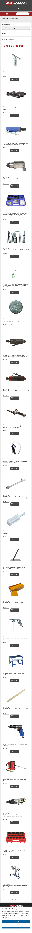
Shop (7, 18)
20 (21, 900)
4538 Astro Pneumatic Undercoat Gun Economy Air (16, 638)
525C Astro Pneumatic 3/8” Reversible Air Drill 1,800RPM (15, 745)
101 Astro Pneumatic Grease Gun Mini (13, 73)
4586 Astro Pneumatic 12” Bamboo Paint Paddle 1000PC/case (15, 709)
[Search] (28, 13)
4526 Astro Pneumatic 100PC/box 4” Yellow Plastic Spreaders (14, 603)
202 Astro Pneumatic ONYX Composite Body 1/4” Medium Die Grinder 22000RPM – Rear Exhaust (16, 391)
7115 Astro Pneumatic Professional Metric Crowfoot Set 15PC (14, 851)
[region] (16, 920)
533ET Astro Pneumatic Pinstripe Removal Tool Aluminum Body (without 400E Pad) (15, 815)
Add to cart (14, 79)
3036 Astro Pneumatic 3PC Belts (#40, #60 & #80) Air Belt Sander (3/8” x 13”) (15, 426)
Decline (16, 930)
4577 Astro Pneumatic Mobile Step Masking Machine (14, 674)
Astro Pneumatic (6, 71)
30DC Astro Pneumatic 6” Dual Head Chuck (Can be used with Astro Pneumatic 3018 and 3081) (16, 497)
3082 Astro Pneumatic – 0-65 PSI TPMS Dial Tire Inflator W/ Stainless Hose (15, 462)
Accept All (16, 921)
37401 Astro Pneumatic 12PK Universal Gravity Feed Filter (15, 532)
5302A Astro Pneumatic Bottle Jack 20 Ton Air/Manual (14, 780)
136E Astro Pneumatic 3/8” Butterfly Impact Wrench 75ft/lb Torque (14, 179)
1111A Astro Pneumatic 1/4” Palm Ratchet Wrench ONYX (16, 108)
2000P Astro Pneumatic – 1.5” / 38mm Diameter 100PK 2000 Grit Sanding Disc (15, 320)
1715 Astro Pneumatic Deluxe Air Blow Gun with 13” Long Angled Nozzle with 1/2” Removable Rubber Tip (15, 285)
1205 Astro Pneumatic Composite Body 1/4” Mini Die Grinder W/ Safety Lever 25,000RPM (15, 144)
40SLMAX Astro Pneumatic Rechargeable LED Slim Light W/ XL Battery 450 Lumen (15, 568)
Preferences (16, 925)
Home (3, 18)
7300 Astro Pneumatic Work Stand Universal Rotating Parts (15, 886)
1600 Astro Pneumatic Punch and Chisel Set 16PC (16, 249)
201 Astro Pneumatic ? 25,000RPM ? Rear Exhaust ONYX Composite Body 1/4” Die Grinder (15, 356)
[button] (7, 14)
